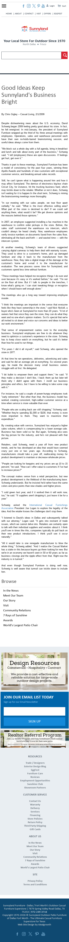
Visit (38, 14)
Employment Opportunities (35, 780)
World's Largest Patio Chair (20, 625)
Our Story (9, 600)
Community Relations (17, 610)
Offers (47, 14)
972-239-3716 (39, 912)
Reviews (35, 777)
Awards (8, 620)
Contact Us (35, 801)
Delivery (35, 808)
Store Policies (35, 819)
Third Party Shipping (35, 826)
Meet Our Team (13, 595)
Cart (64, 6)
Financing (35, 815)
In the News (11, 590)
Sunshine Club (35, 784)
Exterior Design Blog (35, 766)
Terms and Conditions (35, 884)
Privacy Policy (35, 881)
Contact (29, 14)
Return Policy (35, 822)
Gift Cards (35, 829)
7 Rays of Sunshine (15, 615)
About (18, 14)
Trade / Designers (35, 763)
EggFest (58, 14)
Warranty (35, 804)
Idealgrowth (44, 924)
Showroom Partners (35, 787)
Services (35, 812)
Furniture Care (35, 773)
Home (9, 14)
